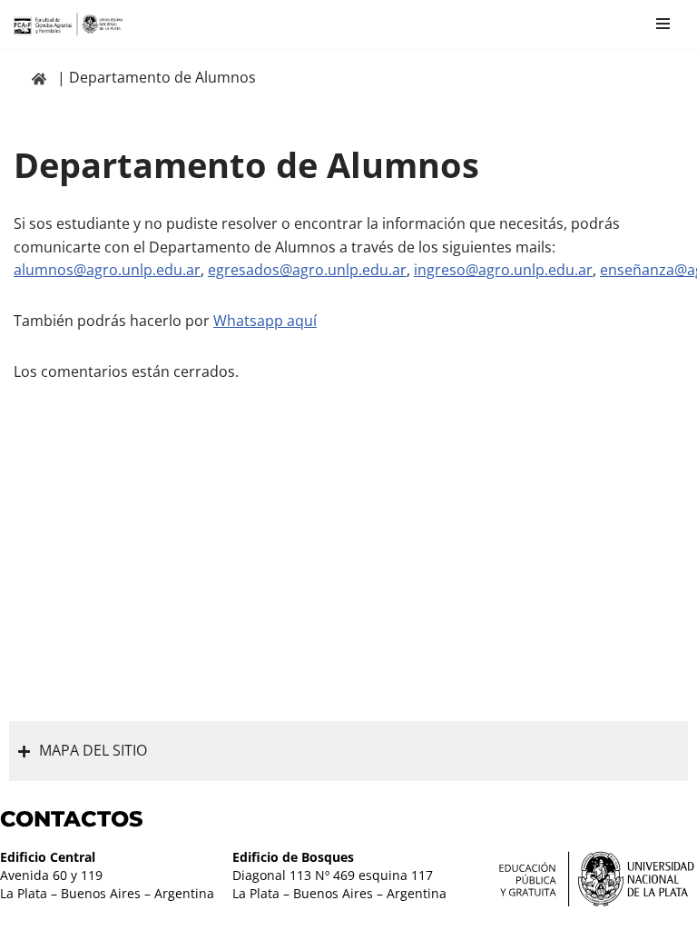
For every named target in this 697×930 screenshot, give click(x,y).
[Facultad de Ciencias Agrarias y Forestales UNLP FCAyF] (68, 24)
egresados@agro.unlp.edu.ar (307, 270)
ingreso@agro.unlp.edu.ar (503, 270)
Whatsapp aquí (265, 321)
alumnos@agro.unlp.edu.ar (107, 270)
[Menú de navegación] (663, 23)
